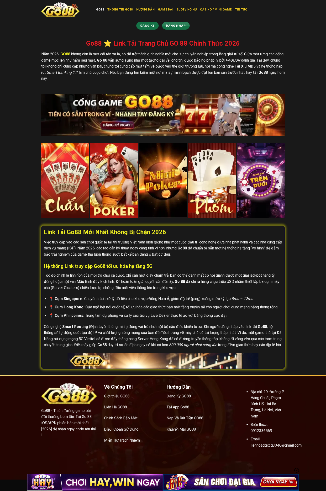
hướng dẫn (145, 9)
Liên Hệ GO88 (115, 407)
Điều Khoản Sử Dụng (121, 429)
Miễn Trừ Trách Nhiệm (122, 440)
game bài (165, 9)
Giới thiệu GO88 (117, 396)
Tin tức (241, 9)
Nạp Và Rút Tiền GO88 (185, 418)
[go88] (65, 9)
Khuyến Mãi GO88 (181, 429)
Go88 (100, 9)
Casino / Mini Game (216, 9)
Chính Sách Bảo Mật (120, 418)
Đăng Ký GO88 (179, 396)
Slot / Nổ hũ (187, 9)
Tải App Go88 (178, 407)
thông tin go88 (120, 9)
